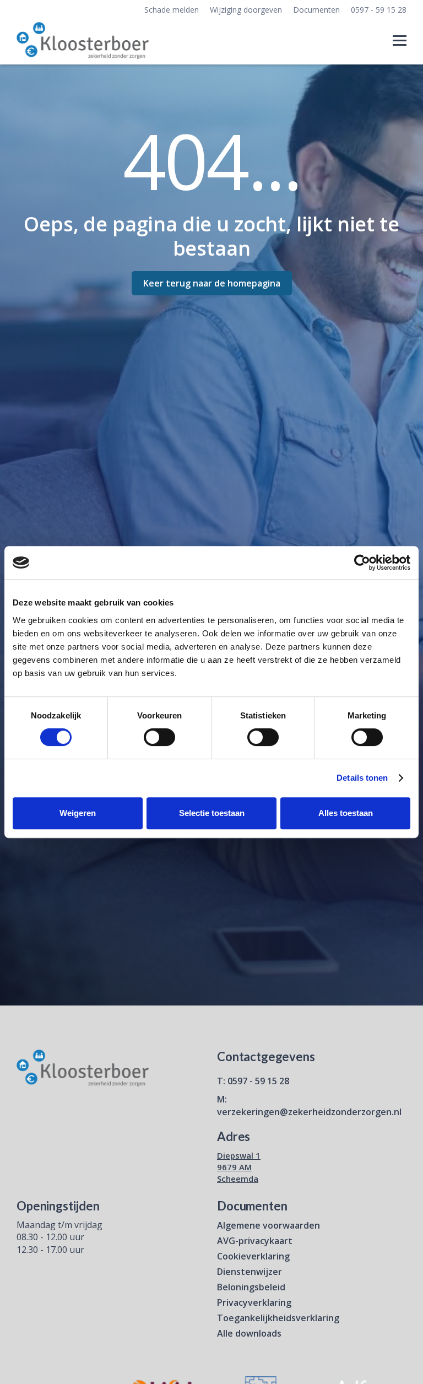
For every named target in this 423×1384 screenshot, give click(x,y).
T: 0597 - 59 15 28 (253, 1081)
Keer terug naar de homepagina (211, 283)
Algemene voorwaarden (268, 1225)
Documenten (316, 9)
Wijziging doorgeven (246, 9)
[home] (83, 41)
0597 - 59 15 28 (378, 9)
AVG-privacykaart (254, 1241)
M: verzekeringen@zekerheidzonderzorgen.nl (309, 1105)
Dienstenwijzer (249, 1272)
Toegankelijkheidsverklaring (278, 1318)
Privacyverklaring (254, 1302)
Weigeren (77, 813)
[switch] (159, 737)
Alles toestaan (345, 813)
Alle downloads (249, 1333)
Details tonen (362, 777)
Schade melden (171, 9)
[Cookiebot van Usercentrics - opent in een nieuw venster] (362, 562)
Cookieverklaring (253, 1256)
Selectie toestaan (212, 813)
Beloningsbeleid (251, 1287)
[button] (399, 40)
